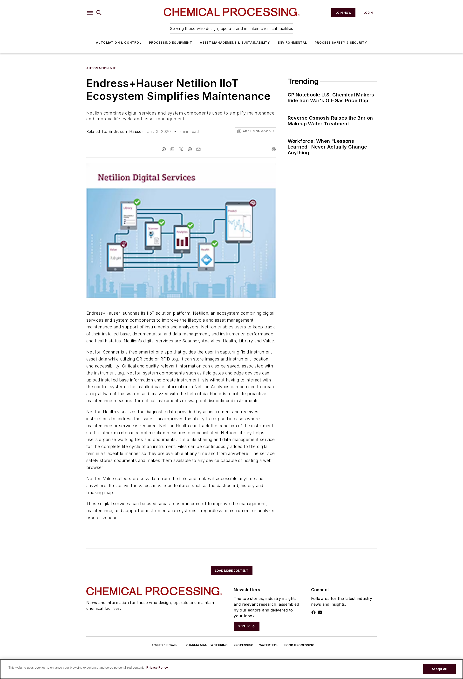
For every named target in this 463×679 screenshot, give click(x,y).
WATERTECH (269, 645)
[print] (273, 149)
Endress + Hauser (126, 131)
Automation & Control (118, 42)
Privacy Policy (157, 667)
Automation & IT (101, 68)
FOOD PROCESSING (299, 645)
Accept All (439, 669)
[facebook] (163, 149)
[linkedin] (172, 149)
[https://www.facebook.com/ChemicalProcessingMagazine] (313, 612)
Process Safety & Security (341, 42)
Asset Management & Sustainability (235, 42)
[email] (198, 149)
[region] (231, 669)
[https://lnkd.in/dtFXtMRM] (320, 612)
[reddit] (189, 149)
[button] (90, 12)
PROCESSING (243, 645)
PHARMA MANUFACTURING (207, 645)
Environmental (292, 42)
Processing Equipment (170, 42)
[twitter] (181, 149)
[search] (99, 12)
